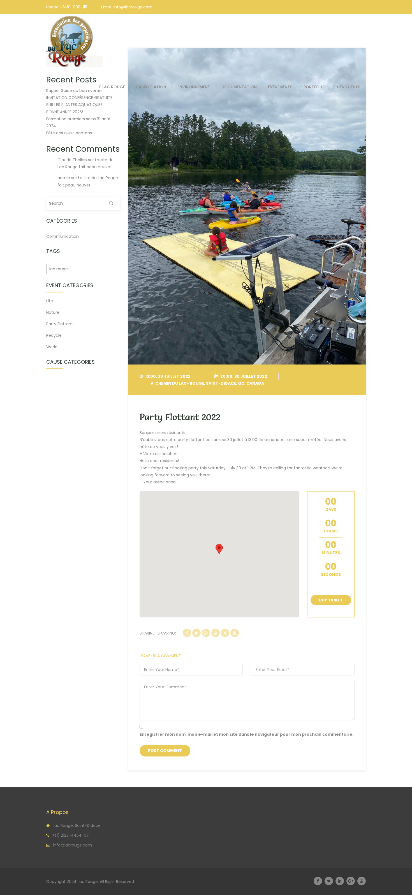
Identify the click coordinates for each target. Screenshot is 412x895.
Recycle (54, 335)
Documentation (239, 87)
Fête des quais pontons (69, 133)
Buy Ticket (331, 600)
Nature (52, 312)
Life (49, 301)
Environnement (193, 87)
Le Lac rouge (111, 87)
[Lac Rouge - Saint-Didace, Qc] (70, 42)
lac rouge (58, 269)
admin (63, 178)
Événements (280, 87)
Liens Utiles (348, 87)
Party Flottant (59, 324)
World (51, 347)
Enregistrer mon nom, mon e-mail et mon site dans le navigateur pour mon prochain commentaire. (246, 734)
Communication (62, 236)
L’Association (151, 87)
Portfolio (315, 87)
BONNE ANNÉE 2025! (64, 112)
